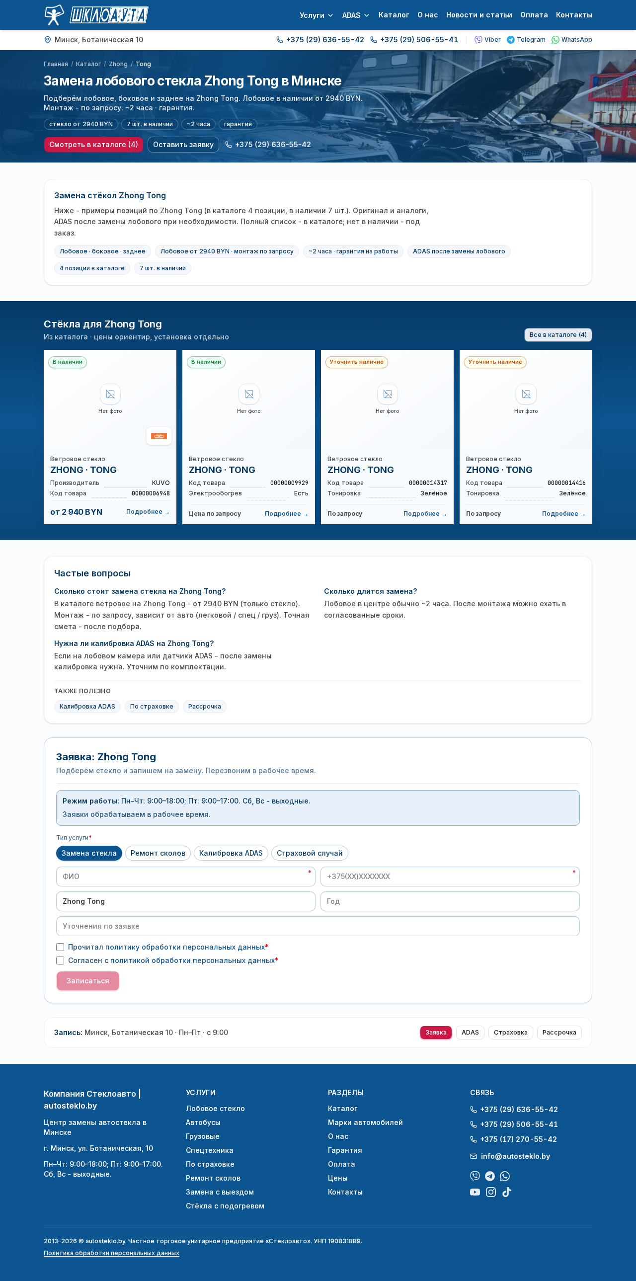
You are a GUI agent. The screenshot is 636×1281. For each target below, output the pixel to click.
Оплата (534, 14)
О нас (427, 14)
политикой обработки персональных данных (192, 960)
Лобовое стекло (215, 1108)
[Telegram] (490, 1176)
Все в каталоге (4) (558, 334)
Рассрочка (204, 706)
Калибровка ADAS (87, 706)
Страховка (511, 1032)
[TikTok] (507, 1192)
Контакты (574, 14)
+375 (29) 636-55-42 (325, 39)
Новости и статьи (479, 14)
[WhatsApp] (505, 1176)
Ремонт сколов (158, 853)
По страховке (151, 706)
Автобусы (203, 1122)
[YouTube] (475, 1192)
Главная (56, 64)
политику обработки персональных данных (185, 947)
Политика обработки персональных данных (111, 1253)
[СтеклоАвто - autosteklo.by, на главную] (96, 15)
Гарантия (345, 1150)
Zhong (118, 64)
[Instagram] (491, 1192)
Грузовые (203, 1136)
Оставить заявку (183, 144)
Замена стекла (89, 853)
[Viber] (475, 1176)
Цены (338, 1178)
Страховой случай (310, 853)
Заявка (436, 1032)
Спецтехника (210, 1150)
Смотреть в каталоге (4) (93, 144)
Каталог (394, 14)
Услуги (312, 15)
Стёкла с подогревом (225, 1205)
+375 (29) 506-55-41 (419, 39)
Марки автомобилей (365, 1122)
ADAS (351, 15)
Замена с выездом (220, 1192)
